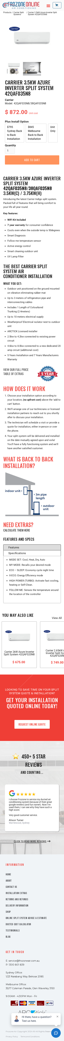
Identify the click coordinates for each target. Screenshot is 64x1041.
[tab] (32, 547)
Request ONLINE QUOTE (32, 725)
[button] (47, 5)
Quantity (10, 145)
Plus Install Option (17, 121)
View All (57, 618)
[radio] (14, 133)
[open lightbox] (32, 38)
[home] (21, 5)
